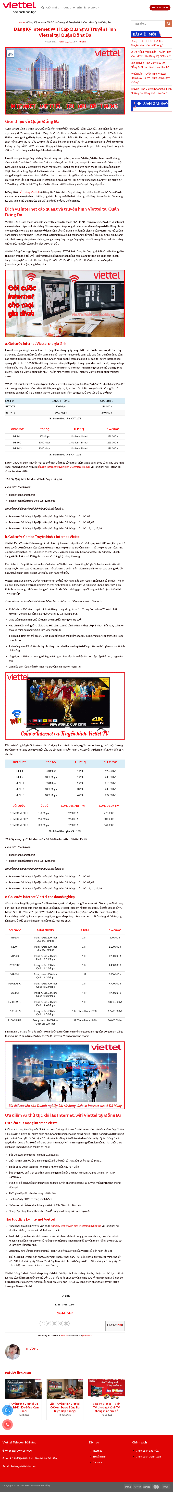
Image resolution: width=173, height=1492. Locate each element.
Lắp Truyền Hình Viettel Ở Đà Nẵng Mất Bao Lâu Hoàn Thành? (150, 65)
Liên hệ (81, 7)
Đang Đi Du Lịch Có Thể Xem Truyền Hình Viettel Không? (147, 43)
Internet (97, 1450)
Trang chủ (68, 7)
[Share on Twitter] (48, 1323)
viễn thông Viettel (28, 191)
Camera (97, 1462)
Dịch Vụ (92, 7)
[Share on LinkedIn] (67, 1323)
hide (120, 1324)
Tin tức (64, 1335)
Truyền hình (99, 1456)
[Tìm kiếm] (42, 7)
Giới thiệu (52, 7)
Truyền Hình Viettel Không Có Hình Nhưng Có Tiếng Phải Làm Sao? (151, 91)
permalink (87, 1335)
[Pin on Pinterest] (60, 1323)
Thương (81, 41)
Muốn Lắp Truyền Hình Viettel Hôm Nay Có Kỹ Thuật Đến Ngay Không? (150, 78)
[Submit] (168, 23)
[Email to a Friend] (54, 1323)
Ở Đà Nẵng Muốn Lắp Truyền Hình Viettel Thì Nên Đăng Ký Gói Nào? (151, 54)
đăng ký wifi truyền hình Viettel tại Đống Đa (76, 1225)
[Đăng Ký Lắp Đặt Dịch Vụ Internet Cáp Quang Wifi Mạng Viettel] (19, 7)
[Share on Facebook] (42, 1323)
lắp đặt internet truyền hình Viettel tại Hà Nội (64, 466)
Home (22, 22)
